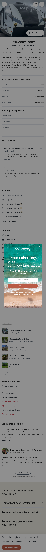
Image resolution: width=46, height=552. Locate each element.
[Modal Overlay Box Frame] (23, 276)
